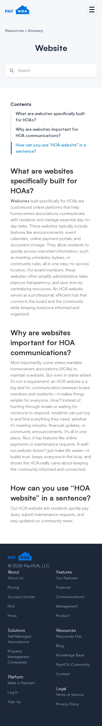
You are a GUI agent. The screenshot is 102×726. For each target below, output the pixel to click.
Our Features (67, 578)
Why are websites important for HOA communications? (47, 132)
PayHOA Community (73, 664)
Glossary (35, 30)
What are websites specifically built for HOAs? (50, 116)
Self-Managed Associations (19, 639)
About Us (15, 578)
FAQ (11, 606)
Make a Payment (21, 682)
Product (63, 615)
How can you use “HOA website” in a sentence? (51, 148)
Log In (13, 692)
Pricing (13, 587)
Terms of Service (70, 694)
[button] (92, 10)
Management (67, 606)
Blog (60, 645)
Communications (70, 596)
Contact (63, 674)
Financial (63, 587)
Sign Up (14, 701)
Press (12, 615)
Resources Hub (69, 636)
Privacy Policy (67, 704)
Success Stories (21, 596)
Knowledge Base (70, 655)
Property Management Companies (19, 656)
